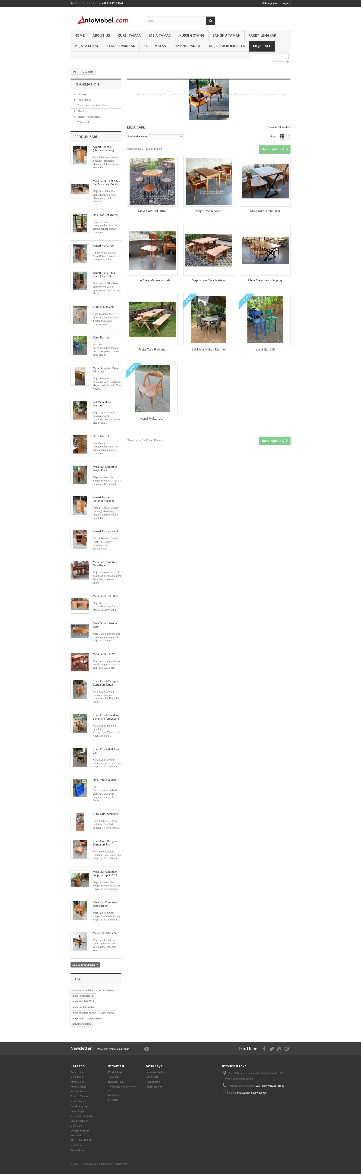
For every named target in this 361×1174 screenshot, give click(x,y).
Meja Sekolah (86, 46)
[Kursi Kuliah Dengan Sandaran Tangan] (80, 689)
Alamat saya (153, 1081)
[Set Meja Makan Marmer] (80, 410)
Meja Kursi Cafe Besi (265, 211)
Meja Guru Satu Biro (105, 596)
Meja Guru (77, 1145)
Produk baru (86, 136)
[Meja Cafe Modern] (208, 181)
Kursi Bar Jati (101, 337)
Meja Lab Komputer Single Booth (105, 468)
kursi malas (107, 1012)
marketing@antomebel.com (252, 1092)
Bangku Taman (226, 35)
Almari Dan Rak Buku (83, 1140)
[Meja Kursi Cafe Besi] (265, 181)
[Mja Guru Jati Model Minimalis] (80, 376)
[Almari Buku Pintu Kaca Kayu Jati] (80, 281)
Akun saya (154, 1066)
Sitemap (113, 1099)
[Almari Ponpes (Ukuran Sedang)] (80, 155)
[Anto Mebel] (105, 17)
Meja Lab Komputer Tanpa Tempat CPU (105, 873)
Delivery (81, 94)
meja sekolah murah (84, 1012)
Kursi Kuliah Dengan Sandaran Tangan (105, 683)
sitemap (284, 61)
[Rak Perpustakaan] (80, 788)
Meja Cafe (262, 46)
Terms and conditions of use (92, 105)
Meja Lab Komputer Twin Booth (105, 563)
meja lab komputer (83, 1007)
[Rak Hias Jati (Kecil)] (80, 223)
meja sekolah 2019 (83, 1001)
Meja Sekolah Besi (104, 933)
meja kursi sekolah (83, 990)
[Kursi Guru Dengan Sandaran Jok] (80, 849)
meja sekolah (95, 1018)
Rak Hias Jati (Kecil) (105, 214)
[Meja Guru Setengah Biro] (80, 631)
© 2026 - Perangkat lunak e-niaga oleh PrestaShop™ (99, 1163)
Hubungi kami (270, 3)
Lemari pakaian (121, 46)
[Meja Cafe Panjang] (152, 319)
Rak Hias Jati (101, 436)
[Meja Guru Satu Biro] (80, 604)
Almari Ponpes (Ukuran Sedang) (103, 148)
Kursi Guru (77, 1135)
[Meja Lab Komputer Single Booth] (80, 475)
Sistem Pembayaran (88, 116)
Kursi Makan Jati (103, 306)
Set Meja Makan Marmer (208, 349)
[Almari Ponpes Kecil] (80, 539)
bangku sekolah (81, 1024)
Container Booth (80, 1130)
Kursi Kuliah (78, 1150)
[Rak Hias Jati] (80, 444)
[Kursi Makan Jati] (80, 315)
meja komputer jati (83, 995)
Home (79, 35)
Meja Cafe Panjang (152, 349)
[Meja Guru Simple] (80, 662)
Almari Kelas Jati (103, 245)
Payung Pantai (187, 46)
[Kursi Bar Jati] (80, 345)
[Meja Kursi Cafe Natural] (208, 250)
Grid (282, 139)
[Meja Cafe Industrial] (152, 181)
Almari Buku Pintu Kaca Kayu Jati (104, 274)
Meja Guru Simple (104, 654)
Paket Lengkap (262, 35)
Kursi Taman (129, 35)
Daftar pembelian (155, 1072)
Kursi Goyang (192, 35)
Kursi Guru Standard (105, 813)
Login (285, 3)
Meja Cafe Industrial (152, 211)
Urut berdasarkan (137, 136)
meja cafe (77, 1018)
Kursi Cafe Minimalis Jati (152, 280)
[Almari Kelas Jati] (80, 253)
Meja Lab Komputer (227, 46)
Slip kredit (152, 1077)
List (288, 139)
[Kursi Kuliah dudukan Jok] (80, 757)
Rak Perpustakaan (104, 779)
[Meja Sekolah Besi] (80, 941)
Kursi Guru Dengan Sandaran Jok (105, 842)
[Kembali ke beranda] (74, 72)
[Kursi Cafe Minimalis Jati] (152, 250)
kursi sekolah (106, 990)
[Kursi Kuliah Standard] (80, 723)
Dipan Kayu (77, 1111)
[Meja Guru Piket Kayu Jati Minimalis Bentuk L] (80, 189)
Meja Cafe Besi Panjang (265, 280)
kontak (273, 61)
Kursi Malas (154, 46)
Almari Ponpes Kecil (105, 531)
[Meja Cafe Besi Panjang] (265, 250)
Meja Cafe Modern (208, 211)
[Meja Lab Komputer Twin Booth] (80, 570)
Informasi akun (154, 1086)
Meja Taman (160, 35)
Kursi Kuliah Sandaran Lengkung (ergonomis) (107, 717)
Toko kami (83, 122)
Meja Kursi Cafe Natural (208, 280)
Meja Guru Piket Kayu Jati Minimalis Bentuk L (107, 182)
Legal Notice (84, 99)
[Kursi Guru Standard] (80, 822)
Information (86, 84)
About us (101, 35)
